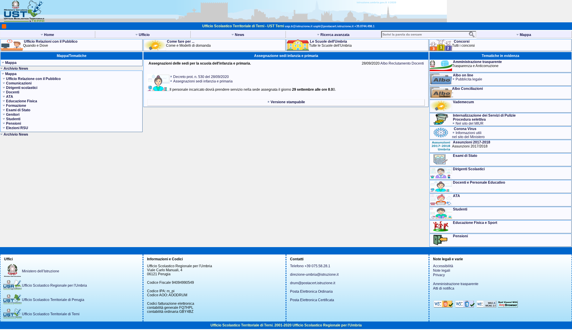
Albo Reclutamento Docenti (402, 63)
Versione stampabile (288, 102)
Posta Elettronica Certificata (312, 300)
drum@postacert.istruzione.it (312, 283)
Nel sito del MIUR (470, 123)
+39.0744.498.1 (364, 26)
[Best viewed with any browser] (508, 306)
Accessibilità (443, 266)
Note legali (441, 270)
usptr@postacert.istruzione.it (333, 26)
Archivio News (16, 68)
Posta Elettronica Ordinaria (311, 291)
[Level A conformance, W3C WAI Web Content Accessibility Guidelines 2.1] (487, 306)
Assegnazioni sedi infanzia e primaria (203, 81)
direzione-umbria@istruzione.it (314, 274)
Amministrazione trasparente (455, 284)
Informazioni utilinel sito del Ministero (468, 135)
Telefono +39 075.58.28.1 (310, 266)
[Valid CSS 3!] (465, 306)
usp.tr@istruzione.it (298, 26)
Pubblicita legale (469, 79)
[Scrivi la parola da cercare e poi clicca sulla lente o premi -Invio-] (471, 34)
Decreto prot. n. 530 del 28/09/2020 (201, 77)
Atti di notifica (443, 288)
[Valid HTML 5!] (444, 306)
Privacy (439, 275)
